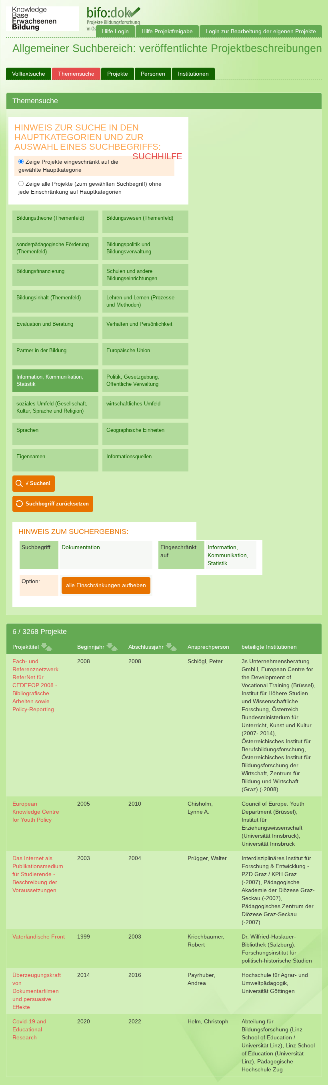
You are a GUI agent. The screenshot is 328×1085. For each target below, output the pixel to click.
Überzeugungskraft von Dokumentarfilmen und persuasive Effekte (36, 991)
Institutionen (193, 73)
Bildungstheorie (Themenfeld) (50, 218)
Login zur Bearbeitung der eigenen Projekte (261, 31)
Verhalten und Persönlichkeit (139, 324)
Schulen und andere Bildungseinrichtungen (131, 274)
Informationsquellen (129, 456)
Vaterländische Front (38, 936)
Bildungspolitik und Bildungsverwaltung (128, 248)
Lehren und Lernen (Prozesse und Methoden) (140, 301)
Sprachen (27, 430)
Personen (153, 73)
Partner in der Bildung (41, 350)
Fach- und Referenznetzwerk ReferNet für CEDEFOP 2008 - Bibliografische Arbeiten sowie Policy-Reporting (35, 685)
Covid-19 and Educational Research (29, 1029)
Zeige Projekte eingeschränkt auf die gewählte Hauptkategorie (68, 165)
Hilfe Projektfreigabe (167, 31)
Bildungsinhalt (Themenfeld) (48, 298)
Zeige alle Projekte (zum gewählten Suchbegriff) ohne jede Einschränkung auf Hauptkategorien (90, 187)
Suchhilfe (157, 156)
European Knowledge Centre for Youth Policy (35, 811)
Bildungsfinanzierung (40, 271)
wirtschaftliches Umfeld (133, 404)
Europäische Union (128, 350)
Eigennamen (30, 456)
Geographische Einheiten (135, 430)
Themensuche (76, 73)
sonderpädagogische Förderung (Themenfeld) (52, 248)
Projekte (117, 73)
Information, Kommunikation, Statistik (49, 380)
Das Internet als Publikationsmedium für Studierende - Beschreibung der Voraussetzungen (37, 874)
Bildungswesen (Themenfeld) (139, 218)
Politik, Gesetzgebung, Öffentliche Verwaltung (132, 380)
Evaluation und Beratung (44, 324)
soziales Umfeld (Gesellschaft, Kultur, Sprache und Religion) (52, 407)
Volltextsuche (28, 73)
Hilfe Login (115, 31)
